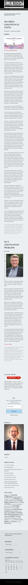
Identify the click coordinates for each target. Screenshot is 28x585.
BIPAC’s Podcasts (17, 383)
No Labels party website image (10, 50)
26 (11, 569)
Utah (10, 521)
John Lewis (12, 351)
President (21, 224)
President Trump (14, 516)
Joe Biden (12, 504)
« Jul (6, 572)
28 (16, 569)
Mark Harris (6, 354)
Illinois (15, 502)
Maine (5, 506)
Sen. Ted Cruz (11, 519)
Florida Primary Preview (9, 487)
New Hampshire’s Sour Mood (10, 477)
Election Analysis (11, 224)
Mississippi (11, 507)
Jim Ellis (9, 233)
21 (16, 567)
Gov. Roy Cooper (19, 350)
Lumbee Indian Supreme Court (17, 353)
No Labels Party (17, 228)
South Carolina (19, 519)
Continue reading (8, 344)
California (8, 497)
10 (6, 566)
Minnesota (6, 507)
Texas (6, 521)
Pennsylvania (13, 515)
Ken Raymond (7, 353)
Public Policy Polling (9, 518)
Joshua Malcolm (18, 351)
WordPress (19, 581)
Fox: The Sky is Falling (9, 465)
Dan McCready (13, 350)
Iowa (22, 502)
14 (16, 566)
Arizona (14, 495)
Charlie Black (12, 225)
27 (14, 569)
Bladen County (12, 348)
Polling (17, 224)
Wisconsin (7, 523)
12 (11, 566)
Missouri (15, 507)
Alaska (10, 495)
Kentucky (15, 504)
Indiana (19, 502)
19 (11, 567)
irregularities (6, 351)
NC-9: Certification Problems (11, 245)
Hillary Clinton (9, 502)
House (17, 347)
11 (8, 566)
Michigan (16, 506)
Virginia (13, 521)
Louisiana (19, 504)
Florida (16, 499)
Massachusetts (10, 506)
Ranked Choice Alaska (11, 231)
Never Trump (10, 228)
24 (6, 569)
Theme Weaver (18, 582)
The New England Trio (8, 467)
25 (8, 569)
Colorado (14, 497)
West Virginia (18, 521)
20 (14, 567)
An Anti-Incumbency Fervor (9, 479)
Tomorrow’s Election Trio (9, 475)
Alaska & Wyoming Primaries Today (11, 485)
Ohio (6, 514)
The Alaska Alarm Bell (8, 473)
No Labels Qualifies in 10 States (11, 24)
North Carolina (15, 354)
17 (6, 567)
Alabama (6, 495)
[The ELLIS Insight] (14, 4)
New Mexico (20, 511)
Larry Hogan (19, 227)
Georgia (19, 500)
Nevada (5, 228)
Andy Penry (6, 348)
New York (7, 513)
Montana (11, 509)
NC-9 (11, 354)
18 (8, 567)
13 (14, 566)
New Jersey (14, 511)
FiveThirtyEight (18, 225)
